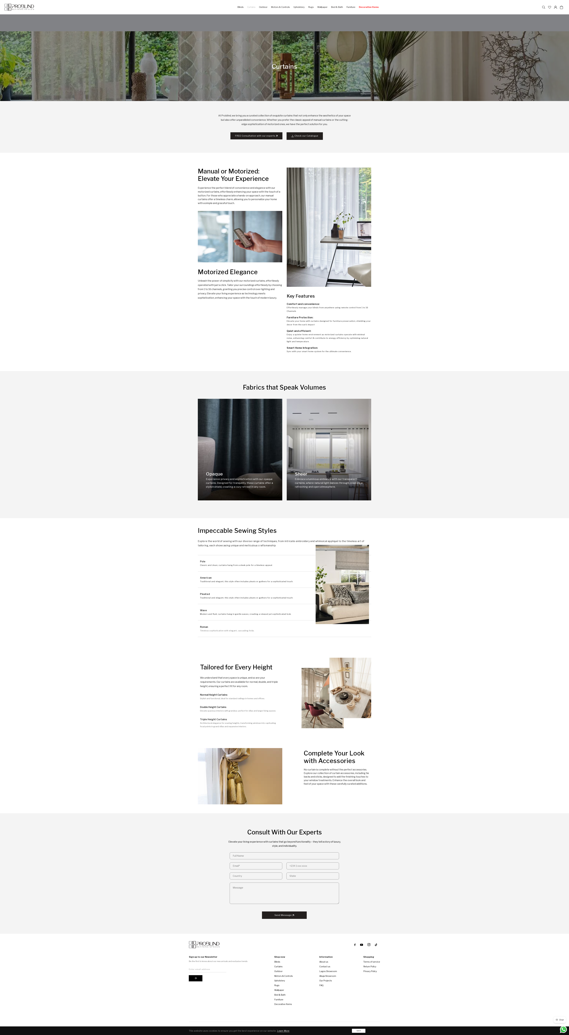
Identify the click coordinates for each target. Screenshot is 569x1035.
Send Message (283, 915)
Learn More (283, 1031)
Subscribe (195, 978)
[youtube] (362, 944)
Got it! (359, 1031)
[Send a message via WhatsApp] (563, 1029)
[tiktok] (376, 944)
